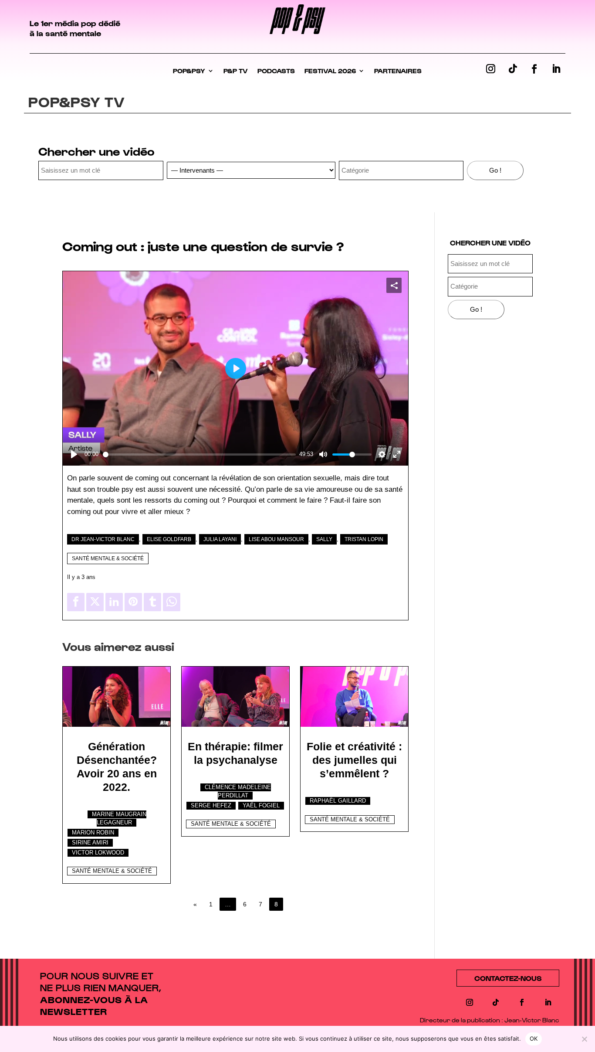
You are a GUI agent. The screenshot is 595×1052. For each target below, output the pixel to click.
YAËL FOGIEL (261, 806)
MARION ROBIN (93, 833)
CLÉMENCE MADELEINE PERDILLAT (238, 791)
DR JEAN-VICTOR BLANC (103, 539)
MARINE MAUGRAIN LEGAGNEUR (119, 818)
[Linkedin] (114, 602)
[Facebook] (76, 602)
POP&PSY (189, 71)
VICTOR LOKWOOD (98, 853)
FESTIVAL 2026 (330, 71)
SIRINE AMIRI (90, 843)
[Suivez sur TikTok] (513, 69)
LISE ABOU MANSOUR (276, 539)
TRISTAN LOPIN (364, 539)
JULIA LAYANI (220, 539)
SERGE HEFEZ (211, 806)
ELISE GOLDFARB (169, 539)
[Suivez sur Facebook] (534, 69)
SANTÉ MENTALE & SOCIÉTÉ (108, 558)
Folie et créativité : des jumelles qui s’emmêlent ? (354, 760)
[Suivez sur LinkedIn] (556, 69)
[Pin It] (133, 602)
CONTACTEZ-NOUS (507, 978)
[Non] (584, 1039)
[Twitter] (95, 602)
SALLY (324, 539)
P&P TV (235, 71)
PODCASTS (276, 71)
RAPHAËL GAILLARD (338, 801)
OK (534, 1038)
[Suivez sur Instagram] (491, 69)
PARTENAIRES (398, 71)
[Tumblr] (152, 602)
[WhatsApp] (171, 602)
